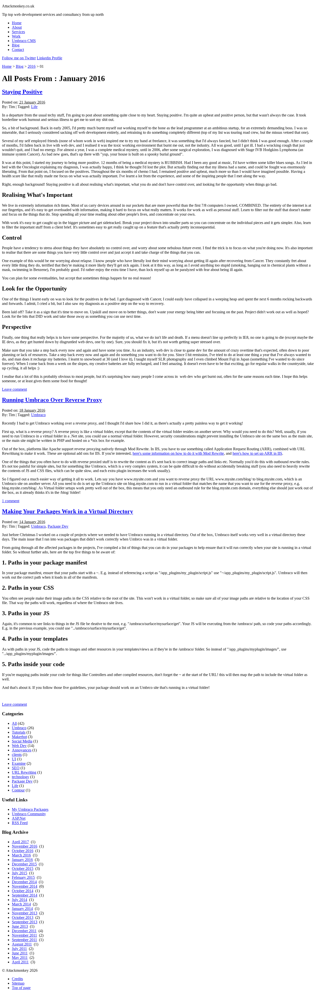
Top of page (21, 988)
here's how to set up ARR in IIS (257, 453)
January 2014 (22, 908)
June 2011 (20, 953)
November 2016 (24, 846)
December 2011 (24, 931)
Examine (19, 763)
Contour (18, 790)
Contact (18, 49)
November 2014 (24, 886)
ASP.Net (18, 818)
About (17, 27)
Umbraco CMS (24, 41)
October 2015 (22, 868)
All (14, 723)
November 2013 (24, 913)
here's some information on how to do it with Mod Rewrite (178, 453)
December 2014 (24, 882)
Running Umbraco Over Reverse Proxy (52, 400)
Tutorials (18, 732)
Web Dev (19, 746)
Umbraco (38, 415)
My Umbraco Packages (30, 809)
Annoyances (21, 750)
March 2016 (21, 855)
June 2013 (20, 926)
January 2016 (22, 860)
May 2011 (20, 957)
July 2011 (19, 949)
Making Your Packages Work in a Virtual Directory (67, 511)
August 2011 (22, 944)
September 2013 (24, 922)
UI (14, 759)
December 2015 (24, 864)
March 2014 (21, 904)
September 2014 (24, 895)
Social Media (22, 741)
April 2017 (20, 842)
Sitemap (18, 983)
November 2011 (24, 935)
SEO (16, 768)
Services (18, 32)
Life (34, 107)
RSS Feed (20, 823)
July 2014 (19, 900)
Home (16, 23)
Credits (17, 979)
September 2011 (24, 940)
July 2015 (19, 873)
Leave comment (14, 389)
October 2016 (22, 851)
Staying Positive (22, 92)
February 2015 (23, 877)
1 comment (10, 501)
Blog (16, 45)
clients (17, 754)
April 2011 (20, 962)
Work (16, 36)
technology (20, 777)
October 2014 (22, 891)
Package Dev (58, 526)
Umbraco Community (29, 814)
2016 (32, 66)
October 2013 (22, 917)
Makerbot (19, 737)
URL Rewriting (24, 772)
